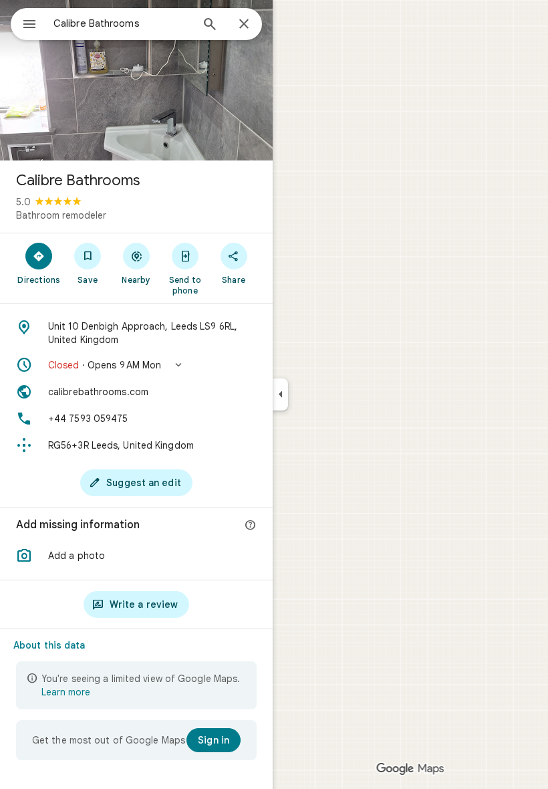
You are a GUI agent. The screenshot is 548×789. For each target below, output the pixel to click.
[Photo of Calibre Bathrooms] (136, 80)
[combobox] (122, 23)
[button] (136, 365)
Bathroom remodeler (61, 215)
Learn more (65, 692)
